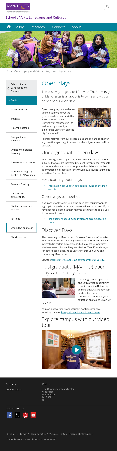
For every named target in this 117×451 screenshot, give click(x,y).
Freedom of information (80, 434)
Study (48, 71)
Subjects (15, 118)
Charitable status (14, 439)
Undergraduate (19, 109)
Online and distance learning (21, 151)
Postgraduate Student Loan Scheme (80, 312)
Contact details (14, 389)
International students (23, 162)
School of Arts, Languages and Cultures (25, 71)
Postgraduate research (18, 139)
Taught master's (20, 127)
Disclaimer (11, 434)
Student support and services (22, 207)
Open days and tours (62, 71)
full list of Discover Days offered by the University (77, 259)
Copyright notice (38, 434)
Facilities (15, 218)
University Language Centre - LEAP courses (23, 173)
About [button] (76, 27)
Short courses (18, 237)
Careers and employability (18, 195)
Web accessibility (57, 434)
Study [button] (19, 27)
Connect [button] (58, 27)
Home (9, 26)
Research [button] (38, 27)
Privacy (23, 434)
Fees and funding (20, 184)
